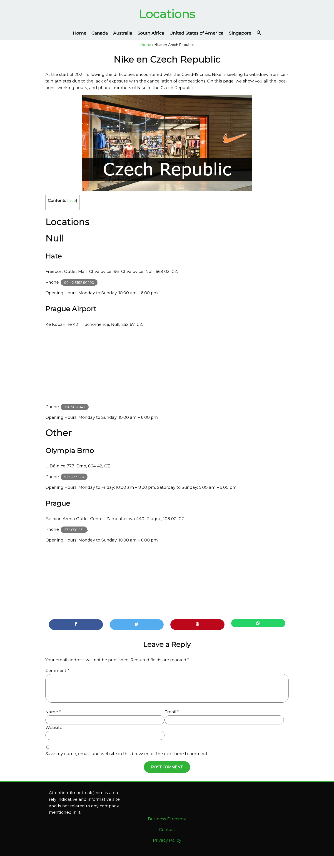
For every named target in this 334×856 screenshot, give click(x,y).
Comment (57, 670)
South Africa (150, 33)
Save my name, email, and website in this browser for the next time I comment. (126, 753)
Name (53, 711)
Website (53, 727)
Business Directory (167, 818)
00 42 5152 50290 (79, 282)
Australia (122, 33)
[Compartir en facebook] (76, 624)
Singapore (240, 33)
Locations (167, 14)
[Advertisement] (167, 365)
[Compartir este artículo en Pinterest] (197, 624)
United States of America (196, 33)
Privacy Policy (167, 840)
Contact (167, 829)
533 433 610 (74, 477)
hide (72, 200)
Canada (100, 33)
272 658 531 (74, 529)
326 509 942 (74, 407)
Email (172, 711)
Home (79, 33)
